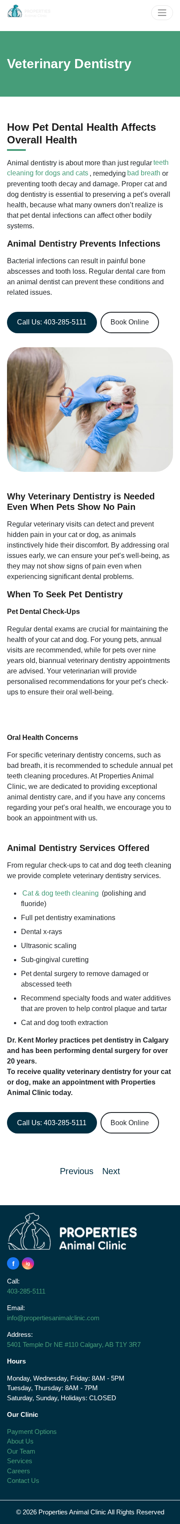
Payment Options (32, 1431)
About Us (20, 1441)
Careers (18, 1471)
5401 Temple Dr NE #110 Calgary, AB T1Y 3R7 (74, 1344)
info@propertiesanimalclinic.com (53, 1318)
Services (19, 1461)
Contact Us (23, 1480)
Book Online (130, 322)
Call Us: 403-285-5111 (52, 322)
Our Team (21, 1451)
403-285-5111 (26, 1291)
